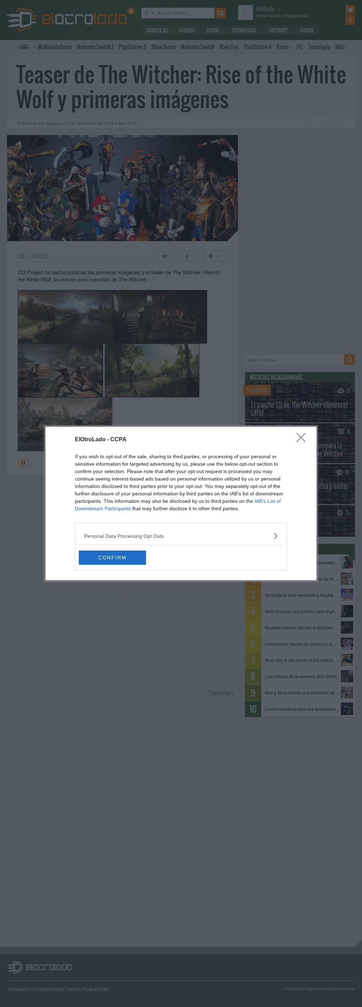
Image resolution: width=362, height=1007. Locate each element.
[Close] (303, 440)
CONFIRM (112, 557)
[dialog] (181, 503)
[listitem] (181, 536)
